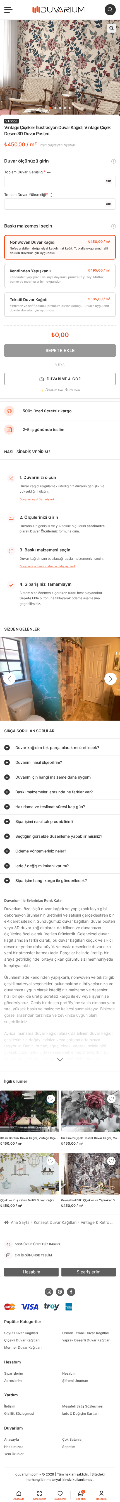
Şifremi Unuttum (75, 1381)
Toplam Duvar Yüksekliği (25, 195)
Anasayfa (11, 1439)
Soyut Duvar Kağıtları (21, 1333)
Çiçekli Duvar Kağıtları (22, 1340)
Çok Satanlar (72, 1439)
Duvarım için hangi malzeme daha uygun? (47, 566)
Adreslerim (13, 1381)
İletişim (9, 1406)
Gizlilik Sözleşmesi (19, 1413)
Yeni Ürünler (14, 1454)
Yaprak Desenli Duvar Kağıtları (86, 1340)
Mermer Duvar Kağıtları (23, 1347)
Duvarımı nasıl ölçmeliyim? (37, 499)
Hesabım (69, 1373)
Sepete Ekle (60, 350)
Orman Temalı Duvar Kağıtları (85, 1333)
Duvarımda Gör (64, 379)
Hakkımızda (13, 1447)
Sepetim (68, 1447)
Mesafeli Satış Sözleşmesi (82, 1406)
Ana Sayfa (20, 1222)
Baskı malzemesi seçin (28, 226)
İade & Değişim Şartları (80, 1413)
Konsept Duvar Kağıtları (55, 1222)
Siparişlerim (13, 1373)
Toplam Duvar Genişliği (24, 172)
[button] (111, 28)
